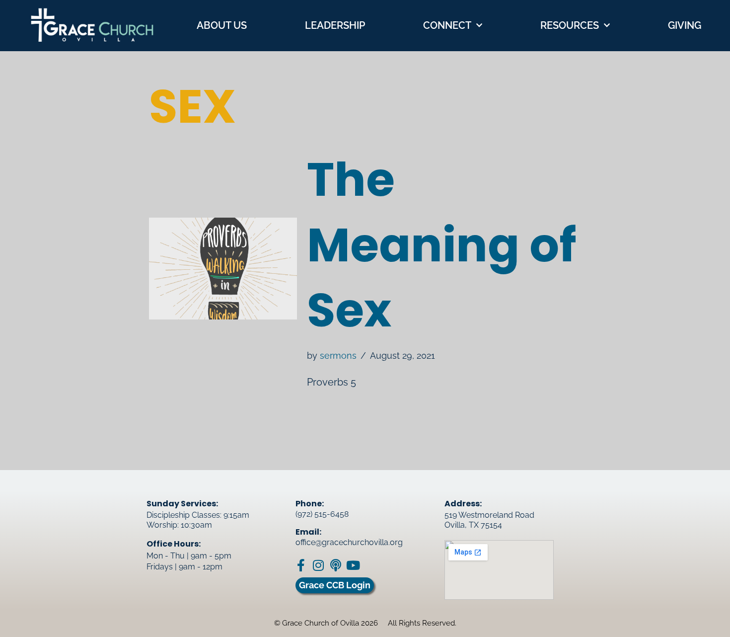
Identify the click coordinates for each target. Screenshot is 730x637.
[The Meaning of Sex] (223, 268)
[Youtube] (353, 565)
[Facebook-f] (300, 565)
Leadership (335, 25)
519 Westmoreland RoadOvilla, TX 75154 (489, 520)
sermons (338, 355)
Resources (569, 25)
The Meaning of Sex (442, 245)
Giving (684, 25)
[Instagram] (318, 565)
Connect (447, 25)
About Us (222, 25)
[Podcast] (335, 565)
